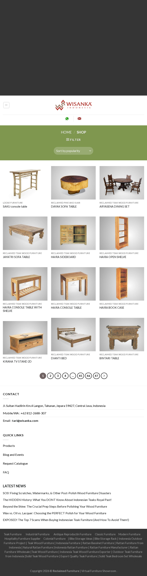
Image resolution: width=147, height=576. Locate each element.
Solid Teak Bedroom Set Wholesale (120, 556)
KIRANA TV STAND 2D (17, 361)
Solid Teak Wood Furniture (42, 556)
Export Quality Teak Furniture (79, 556)
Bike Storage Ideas (80, 538)
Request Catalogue (15, 463)
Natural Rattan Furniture (38, 547)
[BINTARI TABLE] (122, 334)
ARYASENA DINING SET (115, 206)
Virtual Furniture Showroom (99, 571)
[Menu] (6, 105)
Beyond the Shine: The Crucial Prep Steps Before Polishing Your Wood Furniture (55, 506)
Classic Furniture (105, 534)
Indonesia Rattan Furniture (71, 547)
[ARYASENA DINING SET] (122, 183)
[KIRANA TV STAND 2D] (25, 338)
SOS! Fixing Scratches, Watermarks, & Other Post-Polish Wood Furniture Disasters (57, 493)
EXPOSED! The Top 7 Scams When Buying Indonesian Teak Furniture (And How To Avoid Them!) (66, 520)
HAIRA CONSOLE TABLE (66, 307)
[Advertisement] (73, 48)
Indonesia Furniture (68, 543)
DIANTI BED (59, 358)
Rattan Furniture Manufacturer (109, 547)
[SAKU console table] (25, 183)
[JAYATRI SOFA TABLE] (25, 233)
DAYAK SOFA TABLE (64, 206)
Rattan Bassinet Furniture (98, 543)
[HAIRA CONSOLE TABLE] (73, 284)
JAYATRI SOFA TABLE (16, 257)
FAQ (6, 472)
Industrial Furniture (38, 534)
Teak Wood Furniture (41, 543)
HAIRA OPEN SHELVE (113, 257)
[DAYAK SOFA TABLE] (73, 183)
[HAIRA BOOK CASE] (122, 284)
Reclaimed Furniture (66, 571)
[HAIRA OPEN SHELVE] (122, 233)
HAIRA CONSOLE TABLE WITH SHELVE (22, 309)
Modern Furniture (129, 534)
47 (96, 375)
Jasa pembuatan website (91, 560)
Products (9, 445)
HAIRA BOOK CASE (112, 307)
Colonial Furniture (54, 538)
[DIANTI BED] (73, 334)
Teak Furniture (13, 534)
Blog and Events (13, 454)
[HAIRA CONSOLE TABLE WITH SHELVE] (25, 284)
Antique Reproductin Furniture (72, 534)
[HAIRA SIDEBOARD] (73, 233)
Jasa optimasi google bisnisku (25, 560)
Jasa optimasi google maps (60, 560)
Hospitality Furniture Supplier (23, 538)
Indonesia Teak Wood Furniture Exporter (85, 551)
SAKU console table (15, 206)
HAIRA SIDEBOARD (63, 257)
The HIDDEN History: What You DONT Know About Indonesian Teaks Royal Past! (57, 499)
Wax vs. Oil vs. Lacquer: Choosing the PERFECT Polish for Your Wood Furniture (54, 513)
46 (88, 375)
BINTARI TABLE (109, 358)
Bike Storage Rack (106, 538)
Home (66, 132)
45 (80, 375)
